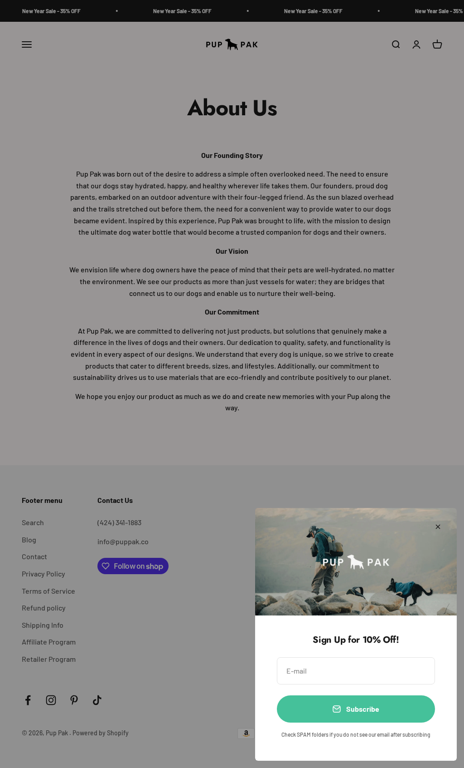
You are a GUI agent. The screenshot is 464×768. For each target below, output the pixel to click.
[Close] (438, 526)
